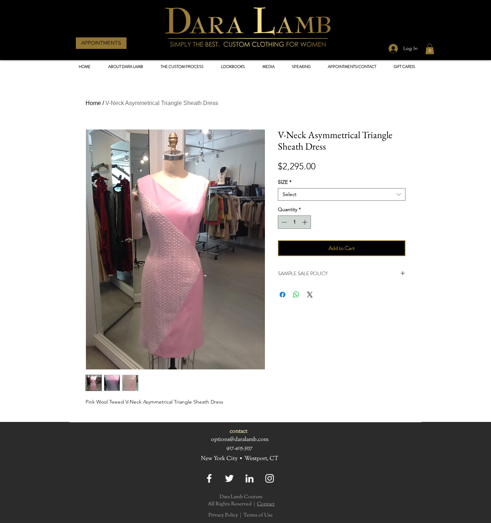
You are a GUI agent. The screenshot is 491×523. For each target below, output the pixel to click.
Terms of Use (258, 515)
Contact (266, 504)
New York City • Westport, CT (239, 459)
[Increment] (305, 222)
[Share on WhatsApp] (296, 294)
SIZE (285, 182)
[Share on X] (310, 294)
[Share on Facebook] (282, 294)
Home (93, 103)
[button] (232, 66)
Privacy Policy (223, 515)
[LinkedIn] (249, 478)
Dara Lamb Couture (241, 497)
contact (238, 431)
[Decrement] (283, 222)
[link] (429, 49)
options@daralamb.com (240, 440)
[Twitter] (229, 478)
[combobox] (341, 194)
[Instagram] (269, 478)
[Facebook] (209, 478)
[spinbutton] (294, 222)
